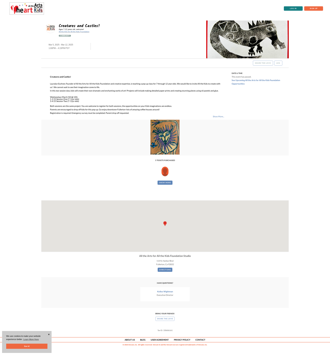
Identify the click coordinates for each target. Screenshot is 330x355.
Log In (293, 8)
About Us (130, 339)
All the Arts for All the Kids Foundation (74, 32)
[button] (165, 223)
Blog (143, 339)
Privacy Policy (182, 339)
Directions (165, 270)
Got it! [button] (27, 346)
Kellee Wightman (165, 291)
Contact (200, 339)
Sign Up (314, 8)
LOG (278, 63)
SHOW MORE (165, 183)
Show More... (218, 116)
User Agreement (160, 339)
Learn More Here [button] (31, 339)
